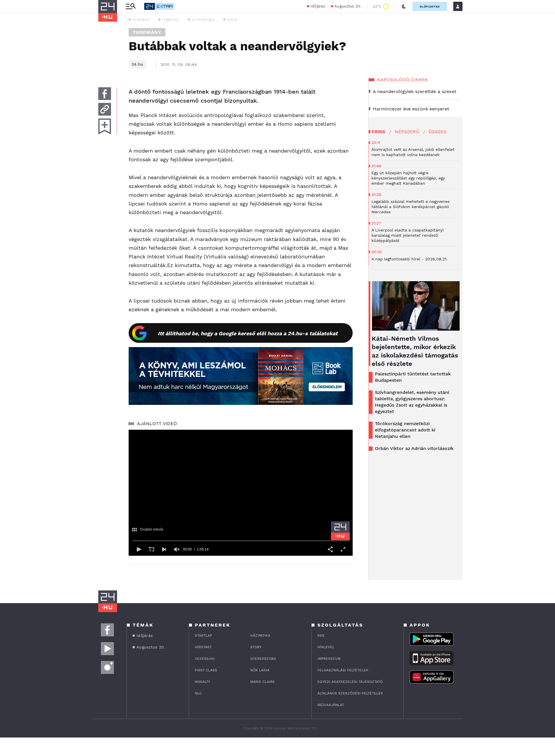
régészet (170, 19)
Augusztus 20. (347, 6)
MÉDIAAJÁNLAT (330, 705)
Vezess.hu (205, 659)
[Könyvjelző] (104, 126)
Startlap (203, 635)
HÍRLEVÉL (325, 647)
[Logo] (340, 530)
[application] (241, 493)
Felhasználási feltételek (342, 670)
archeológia (203, 19)
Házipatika (260, 635)
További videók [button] (151, 529)
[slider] (241, 540)
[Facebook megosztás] (104, 93)
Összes (437, 131)
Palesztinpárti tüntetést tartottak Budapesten (413, 377)
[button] (138, 549)
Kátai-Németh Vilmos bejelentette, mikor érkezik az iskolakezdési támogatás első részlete (415, 351)
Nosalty (202, 682)
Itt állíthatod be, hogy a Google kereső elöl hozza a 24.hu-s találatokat (248, 333)
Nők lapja (259, 670)
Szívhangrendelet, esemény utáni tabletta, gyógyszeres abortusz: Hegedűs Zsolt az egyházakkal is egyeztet (412, 402)
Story (256, 647)
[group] (176, 549)
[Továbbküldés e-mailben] (104, 109)
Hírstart (203, 647)
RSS (320, 635)
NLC (198, 693)
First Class (206, 670)
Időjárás (317, 6)
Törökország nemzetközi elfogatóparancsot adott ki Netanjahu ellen (405, 430)
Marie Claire (262, 682)
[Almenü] (130, 6)
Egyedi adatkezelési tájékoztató (350, 682)
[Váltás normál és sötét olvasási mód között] (403, 6)
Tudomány (147, 32)
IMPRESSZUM (329, 659)
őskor (232, 19)
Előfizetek (430, 6)
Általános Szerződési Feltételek (350, 693)
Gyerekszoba (263, 659)
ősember (141, 19)
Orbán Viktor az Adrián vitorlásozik (414, 448)
